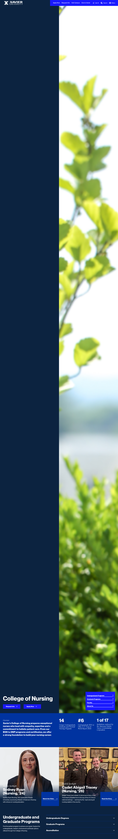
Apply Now (56, 3)
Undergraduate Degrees (57, 818)
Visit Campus (75, 3)
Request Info (66, 3)
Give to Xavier (85, 3)
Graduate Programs (55, 824)
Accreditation (52, 830)
